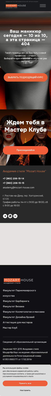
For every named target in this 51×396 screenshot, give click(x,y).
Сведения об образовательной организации (22, 1)
